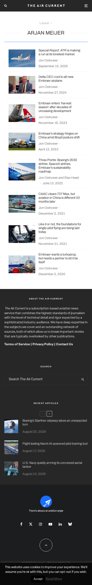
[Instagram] (40, 524)
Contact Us (64, 344)
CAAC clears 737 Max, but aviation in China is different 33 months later (59, 197)
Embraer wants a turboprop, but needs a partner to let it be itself (58, 258)
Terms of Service (17, 344)
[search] (83, 380)
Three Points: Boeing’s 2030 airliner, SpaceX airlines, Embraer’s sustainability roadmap (58, 165)
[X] (31, 524)
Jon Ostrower (48, 60)
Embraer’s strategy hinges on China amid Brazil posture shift (59, 135)
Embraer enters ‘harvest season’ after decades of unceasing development (55, 107)
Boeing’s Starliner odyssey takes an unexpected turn (54, 422)
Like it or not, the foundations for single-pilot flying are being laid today (60, 228)
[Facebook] (21, 524)
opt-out (65, 572)
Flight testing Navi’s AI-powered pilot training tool (55, 443)
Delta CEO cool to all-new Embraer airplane (56, 78)
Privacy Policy (43, 344)
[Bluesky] (70, 524)
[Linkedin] (60, 524)
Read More (54, 579)
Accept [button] (38, 579)
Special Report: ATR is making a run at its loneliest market (59, 52)
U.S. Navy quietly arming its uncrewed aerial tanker (52, 464)
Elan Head (71, 177)
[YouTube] (50, 524)
